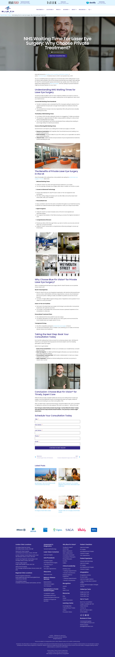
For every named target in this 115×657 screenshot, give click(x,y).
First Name (38, 425)
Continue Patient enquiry (57, 448)
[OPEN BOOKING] (69, 9)
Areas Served (64, 652)
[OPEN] (90, 9)
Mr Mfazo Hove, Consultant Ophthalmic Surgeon (57, 74)
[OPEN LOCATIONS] (53, 9)
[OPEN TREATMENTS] (43, 9)
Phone (37, 436)
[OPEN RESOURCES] (86, 9)
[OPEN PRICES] (60, 9)
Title (36, 419)
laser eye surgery (54, 83)
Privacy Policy (50, 650)
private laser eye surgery (59, 326)
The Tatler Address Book (63, 2)
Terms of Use (58, 650)
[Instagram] (83, 615)
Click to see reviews (101, 2)
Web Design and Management (53, 653)
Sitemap (58, 652)
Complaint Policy (52, 652)
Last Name (38, 430)
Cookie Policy (64, 650)
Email (36, 441)
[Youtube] (86, 615)
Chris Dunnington (42, 76)
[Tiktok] (81, 615)
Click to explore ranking (25, 2)
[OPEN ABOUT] (76, 9)
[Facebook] (88, 615)
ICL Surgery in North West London (43, 510)
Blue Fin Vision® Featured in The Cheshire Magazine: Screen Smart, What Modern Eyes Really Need (69, 484)
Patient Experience (86, 558)
